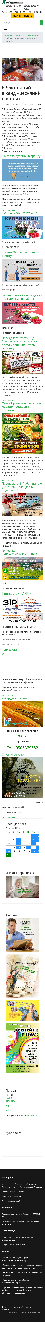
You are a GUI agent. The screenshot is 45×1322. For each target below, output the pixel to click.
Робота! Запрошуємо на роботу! (19, 254)
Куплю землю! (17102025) (19, 554)
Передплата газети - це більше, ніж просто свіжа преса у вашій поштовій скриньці (19, 343)
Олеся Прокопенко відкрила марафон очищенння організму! (22, 406)
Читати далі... (8, 210)
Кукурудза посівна (15, 698)
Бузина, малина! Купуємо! (20, 213)
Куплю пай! (10, 650)
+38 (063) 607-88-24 (31, 6)
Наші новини (7, 104)
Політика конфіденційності (31, 1312)
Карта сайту (13, 1312)
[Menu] (6, 28)
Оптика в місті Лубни (17, 593)
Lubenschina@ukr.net (22, 9)
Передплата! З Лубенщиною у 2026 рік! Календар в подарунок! (22, 486)
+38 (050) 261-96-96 (13, 6)
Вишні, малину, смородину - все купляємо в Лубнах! (22, 297)
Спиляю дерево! (13, 754)
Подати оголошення (22, 15)
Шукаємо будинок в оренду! (21, 156)
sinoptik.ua (32, 1115)
